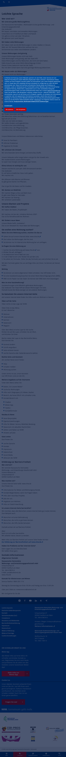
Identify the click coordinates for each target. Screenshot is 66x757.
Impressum (37, 99)
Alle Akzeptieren (20, 109)
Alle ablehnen (9, 109)
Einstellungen (8, 105)
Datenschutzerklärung (53, 90)
